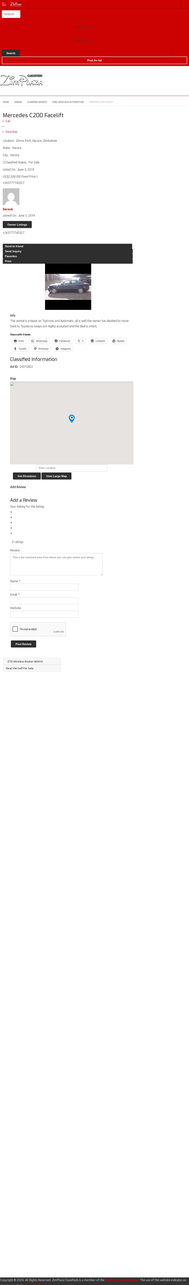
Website (15, 608)
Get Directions (27, 476)
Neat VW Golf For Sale (20, 668)
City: (5, 155)
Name (15, 581)
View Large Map (56, 476)
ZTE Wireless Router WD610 (25, 661)
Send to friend (14, 246)
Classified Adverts (37, 102)
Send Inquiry (13, 251)
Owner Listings (17, 224)
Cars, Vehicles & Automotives (68, 102)
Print (8, 261)
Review (15, 550)
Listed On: (9, 169)
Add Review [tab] (18, 487)
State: (7, 147)
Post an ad (94, 60)
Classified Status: (16, 162)
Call (8, 121)
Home (6, 102)
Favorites (12, 131)
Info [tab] (13, 315)
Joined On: (10, 215)
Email (15, 594)
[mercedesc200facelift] (68, 287)
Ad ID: (14, 366)
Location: (8, 140)
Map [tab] (13, 378)
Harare (176, 50)
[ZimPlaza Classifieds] (91, 4)
